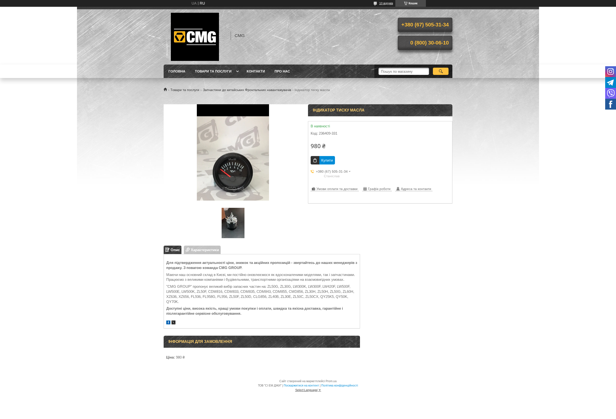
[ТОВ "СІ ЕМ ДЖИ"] (195, 35)
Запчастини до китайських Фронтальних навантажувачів (247, 90)
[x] (173, 323)
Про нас (282, 71)
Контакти (256, 71)
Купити (327, 160)
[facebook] (168, 323)
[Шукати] (441, 71)
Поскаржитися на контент (301, 385)
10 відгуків (386, 3)
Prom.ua (331, 381)
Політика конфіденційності (339, 385)
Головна (176, 71)
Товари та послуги (213, 71)
